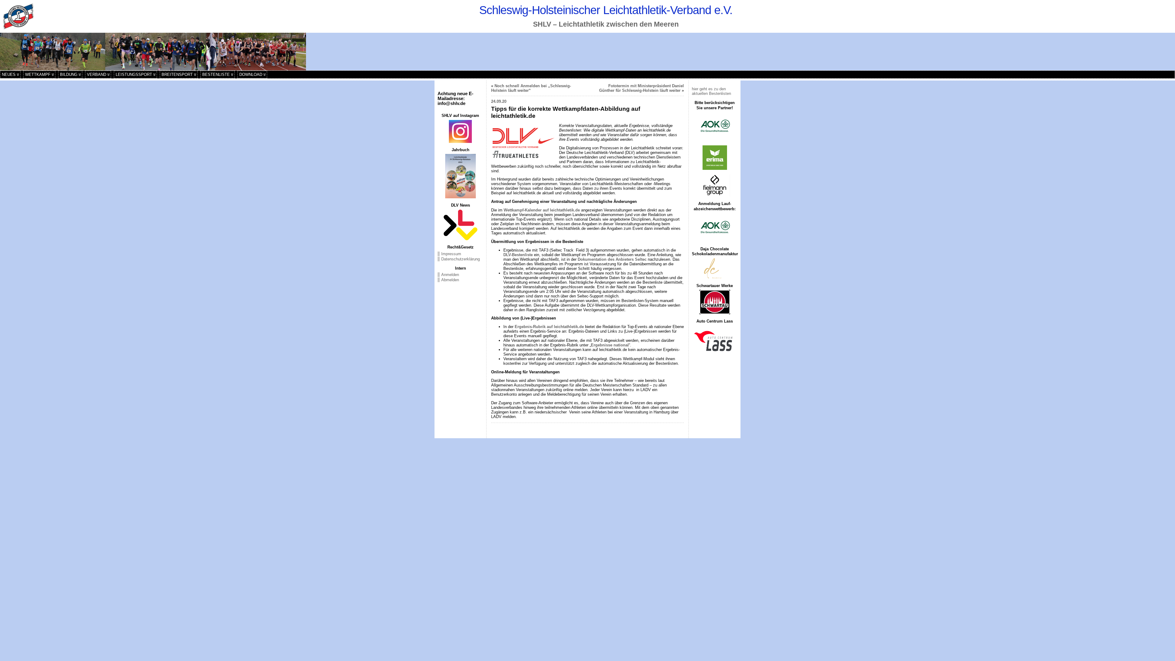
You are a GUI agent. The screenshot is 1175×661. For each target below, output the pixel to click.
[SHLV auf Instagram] (460, 131)
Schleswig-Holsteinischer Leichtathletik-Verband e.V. (606, 10)
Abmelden (450, 280)
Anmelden (450, 274)
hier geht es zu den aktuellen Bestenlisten (711, 91)
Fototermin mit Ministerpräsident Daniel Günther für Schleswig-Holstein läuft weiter (641, 88)
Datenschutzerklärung (460, 259)
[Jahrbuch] (460, 176)
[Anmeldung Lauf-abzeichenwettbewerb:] (714, 227)
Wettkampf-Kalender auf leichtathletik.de (542, 210)
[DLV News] (460, 225)
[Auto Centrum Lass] (714, 341)
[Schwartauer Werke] (714, 302)
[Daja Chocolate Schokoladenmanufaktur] (714, 268)
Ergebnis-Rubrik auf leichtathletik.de (549, 326)
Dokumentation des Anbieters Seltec (612, 259)
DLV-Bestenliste (518, 254)
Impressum (451, 254)
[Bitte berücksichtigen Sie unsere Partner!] (714, 126)
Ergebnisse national (610, 345)
